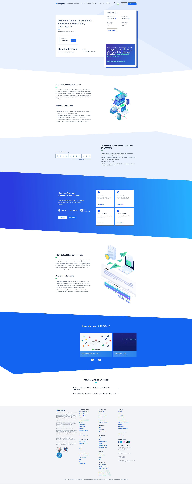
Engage (89, 3)
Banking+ (76, 3)
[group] (96, 345)
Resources (101, 3)
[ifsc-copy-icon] (115, 18)
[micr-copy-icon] (129, 18)
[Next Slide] (99, 360)
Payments (70, 3)
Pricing (108, 3)
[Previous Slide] (92, 360)
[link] (124, 3)
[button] (132, 3)
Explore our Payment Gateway (116, 61)
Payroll (83, 3)
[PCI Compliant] (59, 449)
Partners (95, 3)
